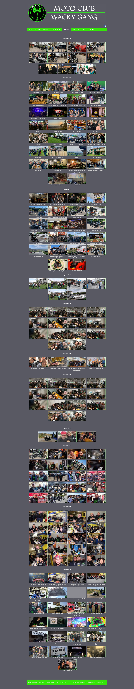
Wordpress (105, 686)
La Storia (37, 29)
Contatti (84, 29)
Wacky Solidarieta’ (56, 29)
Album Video (76, 29)
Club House (45, 29)
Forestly (95, 686)
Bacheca (30, 29)
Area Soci (92, 29)
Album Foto (66, 29)
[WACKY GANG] (67, 21)
